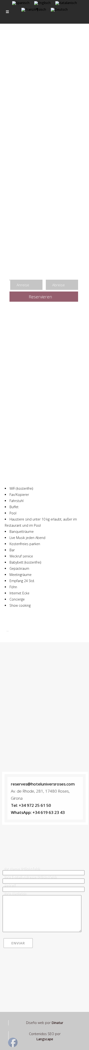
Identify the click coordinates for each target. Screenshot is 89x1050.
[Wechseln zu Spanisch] (21, 3)
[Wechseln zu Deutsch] (59, 9)
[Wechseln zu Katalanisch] (66, 3)
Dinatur (57, 1022)
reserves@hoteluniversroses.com (43, 784)
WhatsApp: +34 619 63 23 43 (38, 812)
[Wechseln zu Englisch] (42, 3)
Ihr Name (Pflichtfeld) (22, 868)
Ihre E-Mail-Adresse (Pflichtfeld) (30, 877)
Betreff (9, 885)
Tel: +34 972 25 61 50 (31, 805)
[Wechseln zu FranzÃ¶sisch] (33, 9)
